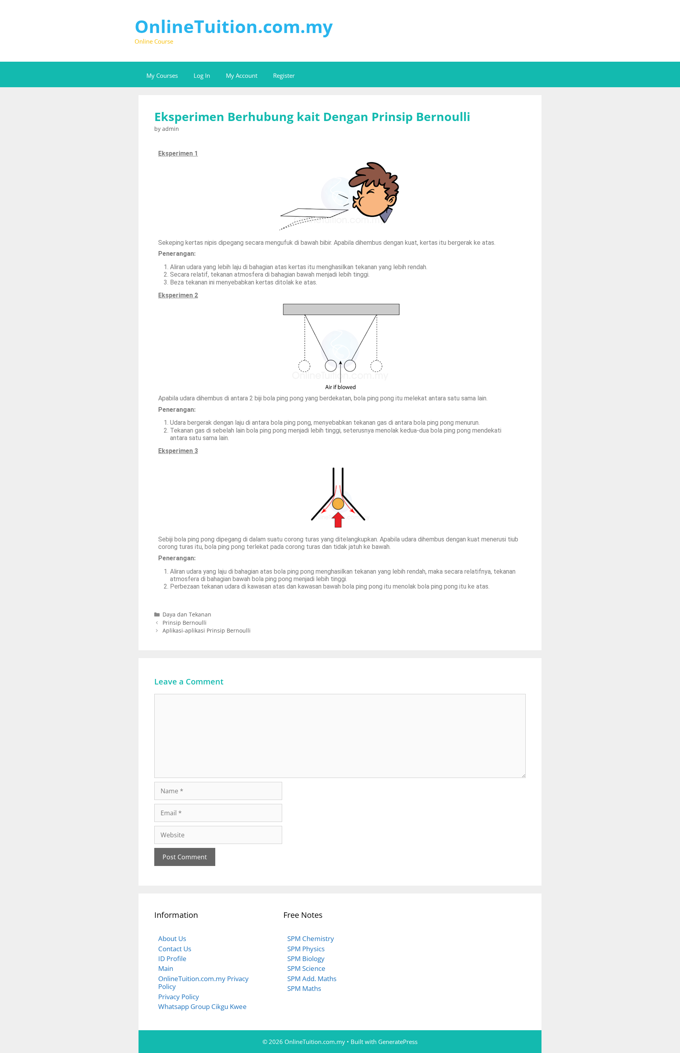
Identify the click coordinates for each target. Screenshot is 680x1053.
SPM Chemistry (310, 938)
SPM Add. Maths (311, 978)
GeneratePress (398, 1042)
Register (284, 75)
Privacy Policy (178, 996)
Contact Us (174, 948)
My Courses (162, 75)
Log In (202, 75)
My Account (241, 75)
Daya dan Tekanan (187, 614)
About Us (172, 938)
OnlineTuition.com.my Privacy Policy (203, 982)
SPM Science (306, 968)
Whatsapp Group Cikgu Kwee (202, 1006)
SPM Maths (304, 988)
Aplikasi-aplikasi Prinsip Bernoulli (207, 630)
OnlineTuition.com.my (234, 26)
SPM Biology (306, 958)
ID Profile (172, 958)
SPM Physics (306, 948)
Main (165, 968)
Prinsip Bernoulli (185, 622)
